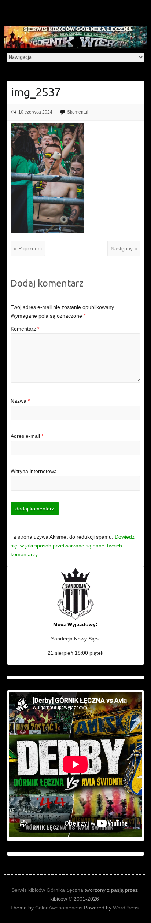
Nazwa (20, 401)
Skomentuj (77, 112)
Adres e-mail (27, 436)
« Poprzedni (28, 248)
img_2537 (35, 92)
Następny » (124, 248)
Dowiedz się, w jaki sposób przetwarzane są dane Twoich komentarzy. (73, 545)
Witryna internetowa (34, 471)
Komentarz (25, 329)
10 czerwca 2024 (35, 112)
